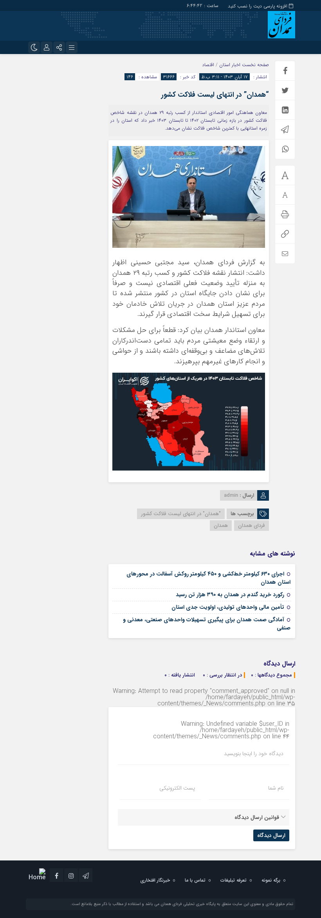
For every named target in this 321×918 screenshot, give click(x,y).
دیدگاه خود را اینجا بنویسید (253, 753)
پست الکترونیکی (177, 788)
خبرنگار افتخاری (155, 880)
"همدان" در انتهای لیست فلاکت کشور (181, 514)
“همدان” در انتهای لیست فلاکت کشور (215, 94)
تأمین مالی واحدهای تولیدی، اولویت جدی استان (227, 607)
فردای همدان (251, 525)
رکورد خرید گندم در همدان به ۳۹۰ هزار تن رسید (230, 594)
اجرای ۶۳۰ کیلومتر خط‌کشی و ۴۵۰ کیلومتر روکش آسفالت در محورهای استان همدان (208, 578)
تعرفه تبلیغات (233, 880)
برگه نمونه (270, 880)
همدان (221, 525)
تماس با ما (195, 880)
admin (231, 495)
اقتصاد (208, 65)
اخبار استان (229, 65)
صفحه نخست (254, 65)
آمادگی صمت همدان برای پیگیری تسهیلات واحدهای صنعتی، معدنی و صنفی (206, 623)
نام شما (275, 788)
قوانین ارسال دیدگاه (256, 817)
